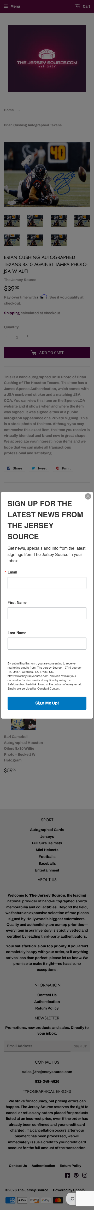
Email (12, 572)
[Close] (88, 496)
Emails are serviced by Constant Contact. (34, 688)
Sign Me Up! (47, 703)
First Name (17, 602)
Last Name (17, 632)
